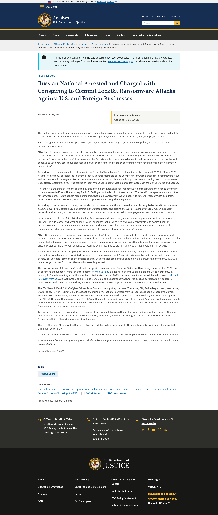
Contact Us (175, 16)
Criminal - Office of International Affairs (154, 389)
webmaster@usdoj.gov (120, 61)
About (41, 479)
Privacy (79, 494)
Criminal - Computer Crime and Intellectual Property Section (95, 389)
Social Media (149, 423)
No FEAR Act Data (121, 491)
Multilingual (154, 479)
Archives (42, 494)
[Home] (62, 26)
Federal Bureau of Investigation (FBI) (58, 393)
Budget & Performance (50, 487)
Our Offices (147, 16)
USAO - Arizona (92, 393)
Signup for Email (156, 419)
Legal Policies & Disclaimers (90, 487)
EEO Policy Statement (123, 498)
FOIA (41, 501)
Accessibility (82, 479)
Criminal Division (47, 389)
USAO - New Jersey (116, 393)
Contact (157, 503)
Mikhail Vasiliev (100, 271)
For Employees (83, 501)
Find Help (161, 16)
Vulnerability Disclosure (124, 505)
